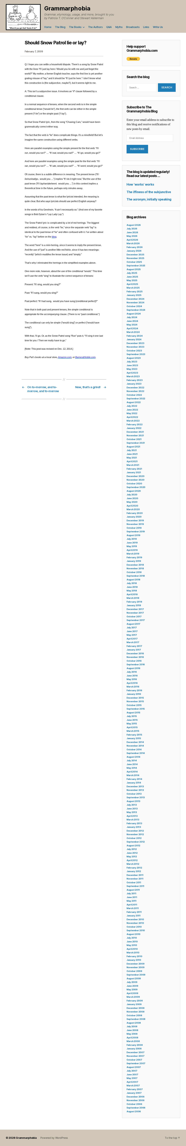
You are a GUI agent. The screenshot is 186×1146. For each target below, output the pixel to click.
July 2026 (132, 228)
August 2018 (133, 579)
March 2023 (133, 376)
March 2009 (133, 997)
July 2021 (132, 450)
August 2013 (133, 801)
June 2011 (132, 897)
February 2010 (134, 956)
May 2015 (132, 723)
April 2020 (132, 505)
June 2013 (132, 808)
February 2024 (135, 335)
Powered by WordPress (54, 1137)
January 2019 (134, 561)
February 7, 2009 (34, 51)
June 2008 (132, 1030)
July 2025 (132, 273)
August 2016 (133, 668)
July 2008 (132, 1026)
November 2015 (135, 701)
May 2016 (132, 679)
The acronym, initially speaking (149, 199)
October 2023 (134, 350)
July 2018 (132, 583)
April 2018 (132, 594)
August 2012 (133, 845)
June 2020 (132, 498)
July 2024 (132, 317)
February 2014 (134, 779)
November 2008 (135, 1011)
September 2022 (136, 398)
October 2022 (134, 395)
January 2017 (134, 649)
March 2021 (133, 465)
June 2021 (132, 454)
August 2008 (134, 1022)
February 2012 (134, 867)
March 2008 (133, 1041)
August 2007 (134, 1067)
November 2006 (135, 1100)
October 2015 (134, 705)
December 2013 (135, 786)
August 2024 (134, 313)
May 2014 (132, 768)
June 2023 (132, 365)
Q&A (109, 27)
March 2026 (133, 243)
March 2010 (133, 952)
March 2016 (133, 686)
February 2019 (134, 557)
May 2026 (132, 236)
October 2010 (134, 926)
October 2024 (134, 306)
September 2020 (136, 487)
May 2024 (132, 324)
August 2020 (134, 491)
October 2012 (134, 838)
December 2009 (135, 963)
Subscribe (137, 149)
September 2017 (136, 620)
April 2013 (132, 816)
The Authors (95, 27)
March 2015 (133, 731)
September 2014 (136, 753)
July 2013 (132, 804)
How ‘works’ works (140, 184)
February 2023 (135, 380)
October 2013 (134, 793)
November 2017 (135, 612)
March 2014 (133, 775)
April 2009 (132, 993)
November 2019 (135, 524)
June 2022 (132, 409)
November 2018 (135, 568)
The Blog (60, 27)
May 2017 (132, 635)
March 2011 (133, 908)
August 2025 (134, 269)
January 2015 (134, 738)
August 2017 (133, 624)
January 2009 (134, 1004)
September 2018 (136, 575)
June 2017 (132, 631)
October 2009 (134, 971)
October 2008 (134, 1015)
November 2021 (135, 435)
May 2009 (132, 989)
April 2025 (132, 284)
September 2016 (136, 664)
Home (47, 27)
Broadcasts (133, 27)
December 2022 (135, 387)
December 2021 (135, 431)
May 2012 (132, 856)
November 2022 (135, 391)
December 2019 (135, 520)
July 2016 (132, 671)
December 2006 (135, 1096)
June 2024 (132, 321)
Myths (119, 27)
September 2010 (136, 930)
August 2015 (133, 712)
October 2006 (134, 1104)
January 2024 (134, 339)
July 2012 (132, 849)
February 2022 (135, 424)
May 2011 (131, 900)
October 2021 (134, 439)
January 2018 (134, 605)
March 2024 (133, 332)
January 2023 (134, 383)
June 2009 (132, 985)
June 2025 (132, 276)
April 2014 (132, 771)
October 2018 (134, 572)
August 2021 (133, 446)
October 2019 (134, 528)
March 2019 (133, 553)
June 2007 (132, 1074)
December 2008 (135, 1008)
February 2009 (135, 1000)
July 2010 (132, 937)
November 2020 (135, 479)
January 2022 (134, 428)
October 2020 (134, 483)
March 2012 (133, 864)
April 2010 (132, 949)
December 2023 (135, 343)
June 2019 (132, 542)
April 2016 (132, 683)
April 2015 (132, 727)
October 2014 (134, 749)
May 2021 (132, 457)
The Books (75, 27)
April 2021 (132, 461)
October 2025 (134, 262)
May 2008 (132, 1033)
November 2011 (135, 878)
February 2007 (135, 1089)
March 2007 (133, 1085)
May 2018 (132, 590)
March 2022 (133, 420)
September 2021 (136, 442)
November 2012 (135, 834)
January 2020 (134, 516)
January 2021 (134, 472)
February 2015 (134, 734)
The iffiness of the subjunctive (149, 192)
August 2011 (133, 889)
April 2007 (132, 1082)
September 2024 (136, 310)
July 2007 (132, 1070)
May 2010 (132, 945)
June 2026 (132, 232)
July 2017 (132, 627)
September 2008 (136, 1019)
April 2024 (132, 328)
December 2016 (135, 653)
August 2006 (134, 1111)
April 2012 (132, 860)
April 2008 (132, 1037)
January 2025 (134, 295)
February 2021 (134, 468)
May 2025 (132, 280)
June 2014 (132, 764)
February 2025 (135, 291)
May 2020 (132, 502)
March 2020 (133, 509)
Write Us (158, 27)
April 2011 (132, 904)
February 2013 (134, 823)
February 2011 (134, 912)
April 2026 (132, 239)
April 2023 (132, 372)
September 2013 (136, 797)
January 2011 (134, 915)
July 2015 (132, 716)
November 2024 (135, 302)
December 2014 (135, 742)
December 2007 (135, 1052)
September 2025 (136, 265)
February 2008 (135, 1045)
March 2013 (133, 819)
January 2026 (134, 250)
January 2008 (134, 1048)
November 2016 (135, 657)
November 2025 (135, 258)
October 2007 (134, 1059)
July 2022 (132, 406)
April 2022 (132, 417)
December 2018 (135, 564)
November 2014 (135, 745)
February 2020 (135, 513)
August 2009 (134, 978)
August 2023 (134, 358)
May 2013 (132, 812)
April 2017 (132, 638)
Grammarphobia (67, 8)
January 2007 (134, 1093)
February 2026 (135, 247)
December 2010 (135, 919)
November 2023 (135, 346)
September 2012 (136, 841)
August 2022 (134, 402)
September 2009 (136, 974)
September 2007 (136, 1063)
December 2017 (135, 609)
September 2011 (135, 886)
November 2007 (135, 1056)
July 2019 (132, 539)
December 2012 (135, 830)
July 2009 (132, 982)
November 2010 (135, 923)
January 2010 (134, 960)
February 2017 (134, 646)
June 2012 (132, 853)
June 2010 (132, 941)
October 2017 (134, 616)
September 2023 (136, 354)
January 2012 (134, 871)
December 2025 (135, 254)
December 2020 (135, 476)
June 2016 (132, 675)
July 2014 (132, 760)
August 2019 (133, 535)
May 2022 (132, 413)
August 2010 (133, 934)
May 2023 (132, 369)
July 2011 (131, 893)
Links (146, 27)
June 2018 (132, 587)
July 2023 (132, 361)
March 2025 (133, 287)
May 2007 (132, 1078)
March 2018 (133, 598)
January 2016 (134, 694)
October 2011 (134, 882)
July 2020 (132, 494)
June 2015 (132, 720)
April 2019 (132, 550)
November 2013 (135, 790)
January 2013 (134, 827)
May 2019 (132, 546)
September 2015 (136, 708)
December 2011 (135, 875)
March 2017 (133, 642)
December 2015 (135, 697)
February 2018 (134, 601)
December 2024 (135, 299)
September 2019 (136, 531)
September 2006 (136, 1107)
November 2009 (135, 967)
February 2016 (134, 690)
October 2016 (134, 660)
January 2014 (134, 782)
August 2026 (134, 225)
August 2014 (133, 757)
